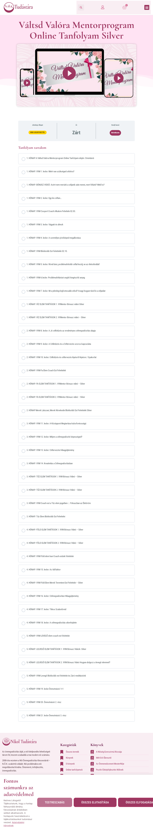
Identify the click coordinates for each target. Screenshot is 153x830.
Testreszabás (55, 802)
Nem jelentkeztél (37, 132)
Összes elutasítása (95, 802)
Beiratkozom (115, 133)
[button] (81, 7)
